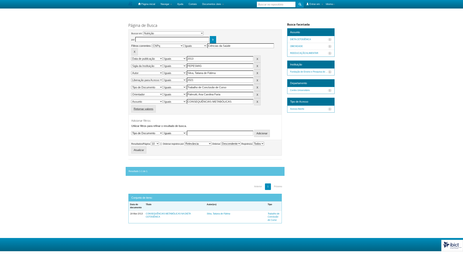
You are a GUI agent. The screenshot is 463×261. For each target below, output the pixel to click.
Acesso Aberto (297, 109)
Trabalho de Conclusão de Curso (273, 216)
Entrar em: (315, 4)
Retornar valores (143, 108)
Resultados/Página (140, 144)
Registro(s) (246, 144)
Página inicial (148, 4)
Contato (193, 4)
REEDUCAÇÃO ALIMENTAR (304, 53)
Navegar (165, 4)
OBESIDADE (296, 46)
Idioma (329, 4)
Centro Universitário (300, 90)
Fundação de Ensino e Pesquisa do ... (308, 72)
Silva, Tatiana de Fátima (218, 213)
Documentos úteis (212, 4)
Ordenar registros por (173, 144)
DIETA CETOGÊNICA (300, 39)
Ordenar (216, 144)
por (133, 39)
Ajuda (180, 4)
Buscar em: (136, 33)
